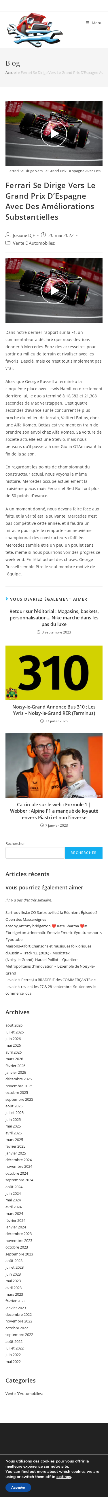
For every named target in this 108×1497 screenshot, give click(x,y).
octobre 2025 (16, 1092)
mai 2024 (13, 1200)
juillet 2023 (14, 1267)
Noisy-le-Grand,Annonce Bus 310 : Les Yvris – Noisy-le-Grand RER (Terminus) (54, 710)
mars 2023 (14, 1294)
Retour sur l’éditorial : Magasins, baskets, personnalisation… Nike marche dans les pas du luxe (54, 617)
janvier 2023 (15, 1307)
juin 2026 (13, 1038)
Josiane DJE (24, 235)
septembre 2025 (19, 1099)
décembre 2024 (18, 1159)
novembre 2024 (18, 1166)
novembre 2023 (18, 1240)
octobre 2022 (16, 1328)
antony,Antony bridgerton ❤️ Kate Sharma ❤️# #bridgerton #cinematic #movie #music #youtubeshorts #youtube (53, 932)
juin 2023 (13, 1274)
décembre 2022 (18, 1314)
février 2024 (15, 1220)
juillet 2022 (14, 1348)
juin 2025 (13, 1119)
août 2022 (13, 1341)
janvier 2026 (15, 1072)
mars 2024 (14, 1213)
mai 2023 (13, 1280)
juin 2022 (13, 1354)
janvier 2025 (15, 1153)
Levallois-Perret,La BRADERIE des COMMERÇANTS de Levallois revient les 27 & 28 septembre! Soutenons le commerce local (50, 986)
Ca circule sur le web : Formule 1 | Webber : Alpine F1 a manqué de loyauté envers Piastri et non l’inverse (54, 811)
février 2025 (15, 1146)
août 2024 (13, 1186)
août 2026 (13, 1025)
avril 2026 (13, 1052)
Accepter (18, 1487)
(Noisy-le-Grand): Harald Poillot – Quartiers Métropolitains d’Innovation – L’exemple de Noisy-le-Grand (50, 966)
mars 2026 (14, 1058)
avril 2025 (13, 1133)
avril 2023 (13, 1287)
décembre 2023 (18, 1233)
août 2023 (13, 1260)
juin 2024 (13, 1193)
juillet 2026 (14, 1032)
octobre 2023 (16, 1247)
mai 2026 (13, 1045)
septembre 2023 (19, 1254)
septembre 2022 (19, 1334)
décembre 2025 (18, 1078)
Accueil (11, 72)
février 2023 (15, 1300)
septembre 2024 (19, 1179)
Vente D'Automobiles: (34, 243)
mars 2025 (14, 1139)
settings (63, 1476)
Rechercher (15, 843)
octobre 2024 (16, 1173)
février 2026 (15, 1065)
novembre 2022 (18, 1321)
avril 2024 (13, 1206)
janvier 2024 (15, 1227)
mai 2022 (13, 1361)
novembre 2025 (18, 1085)
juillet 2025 (14, 1112)
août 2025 (13, 1106)
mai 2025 (13, 1126)
